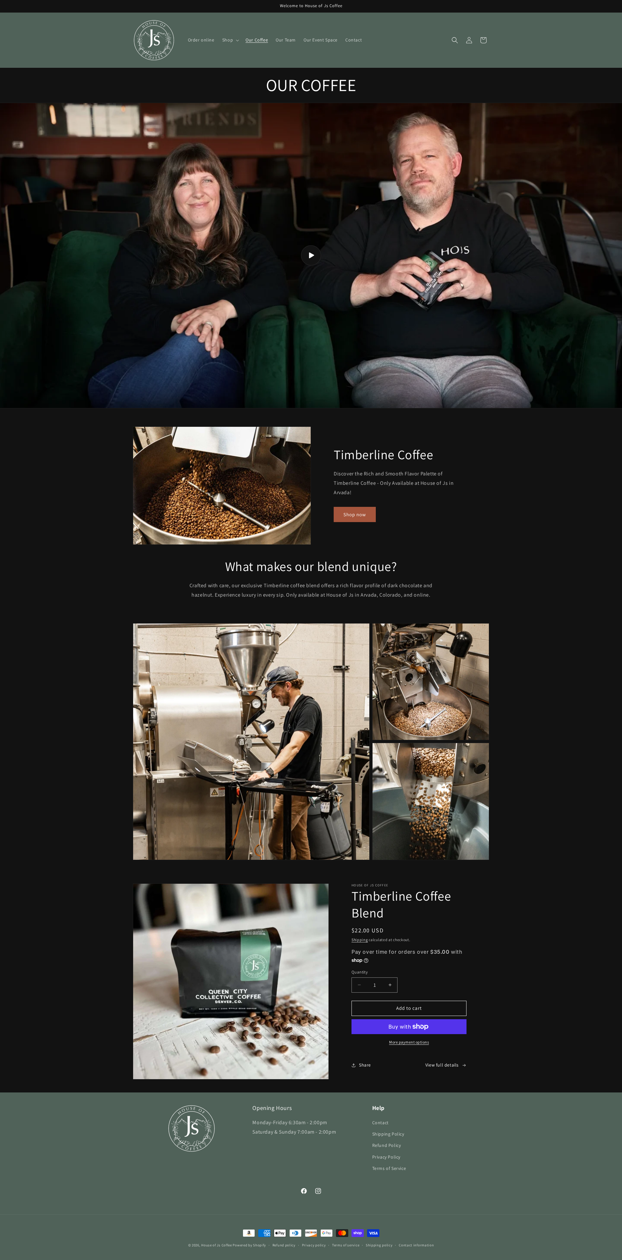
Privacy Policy (386, 1157)
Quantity (359, 972)
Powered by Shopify (249, 1245)
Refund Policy (386, 1145)
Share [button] (365, 1065)
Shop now (354, 514)
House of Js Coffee (216, 1245)
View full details (442, 1065)
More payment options (409, 1042)
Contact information (416, 1245)
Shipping (359, 939)
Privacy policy (314, 1245)
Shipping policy (379, 1245)
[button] (230, 40)
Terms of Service (389, 1168)
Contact (380, 1123)
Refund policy (283, 1245)
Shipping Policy (388, 1134)
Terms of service (345, 1245)
